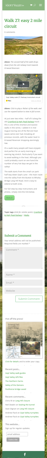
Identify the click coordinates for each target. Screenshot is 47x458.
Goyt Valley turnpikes (29, 412)
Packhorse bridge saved (15, 389)
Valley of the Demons (14, 385)
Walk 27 (9, 198)
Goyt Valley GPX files (14, 377)
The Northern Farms (14, 381)
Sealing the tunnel (27, 404)
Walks (26, 215)
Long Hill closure (22, 400)
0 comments (9, 32)
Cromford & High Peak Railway (21, 121)
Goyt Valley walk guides (15, 373)
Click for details (12, 361)
